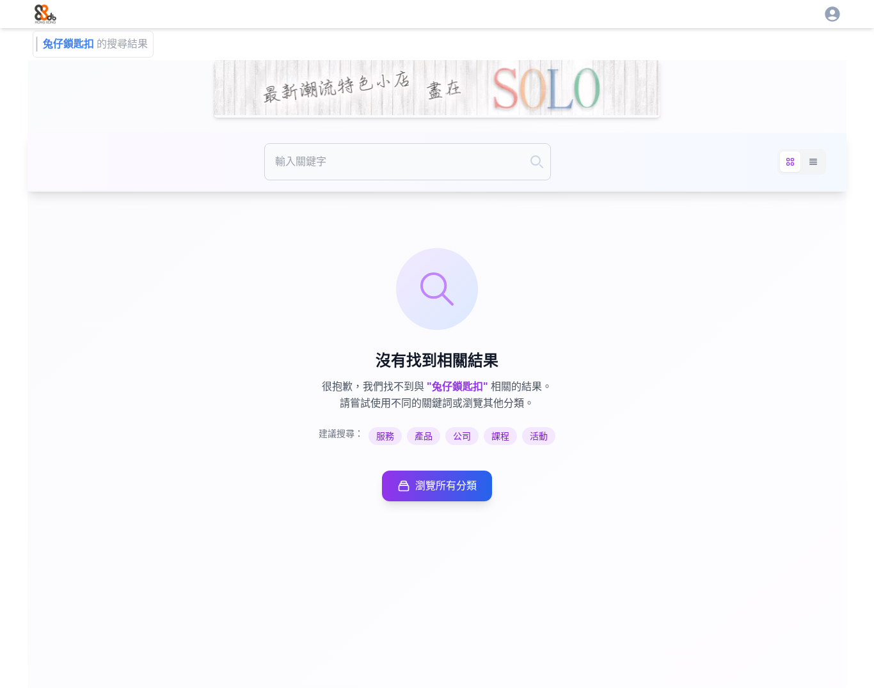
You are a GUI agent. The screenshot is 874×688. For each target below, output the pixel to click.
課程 (500, 436)
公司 (462, 436)
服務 (385, 436)
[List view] (813, 162)
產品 (424, 436)
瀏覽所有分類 (446, 485)
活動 (539, 436)
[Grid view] (790, 162)
